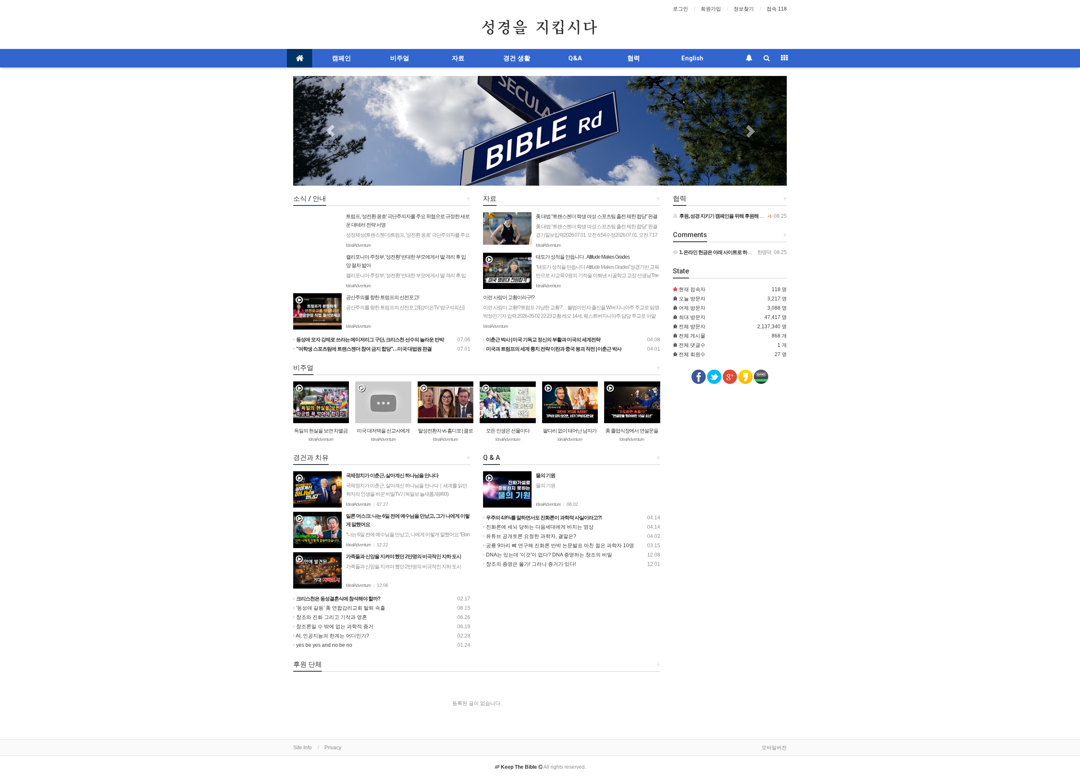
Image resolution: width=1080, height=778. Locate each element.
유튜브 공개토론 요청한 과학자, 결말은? (530, 536)
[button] (330, 131)
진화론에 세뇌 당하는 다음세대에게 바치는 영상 (539, 527)
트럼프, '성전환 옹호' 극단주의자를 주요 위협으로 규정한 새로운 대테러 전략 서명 (408, 238)
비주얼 (399, 58)
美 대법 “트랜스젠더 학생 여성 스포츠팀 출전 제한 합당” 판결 (596, 234)
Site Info (302, 748)
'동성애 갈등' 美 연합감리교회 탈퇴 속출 (340, 608)
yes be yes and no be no (323, 645)
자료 (458, 58)
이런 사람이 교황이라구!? (571, 310)
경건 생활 (516, 58)
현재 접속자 (692, 289)
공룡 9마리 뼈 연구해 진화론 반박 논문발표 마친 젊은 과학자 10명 (559, 545)
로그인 (680, 9)
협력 (633, 58)
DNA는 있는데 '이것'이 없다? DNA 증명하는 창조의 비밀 (548, 555)
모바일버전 (774, 748)
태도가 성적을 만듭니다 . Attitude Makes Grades (597, 270)
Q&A (575, 58)
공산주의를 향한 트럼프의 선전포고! (405, 302)
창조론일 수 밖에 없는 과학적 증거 (334, 626)
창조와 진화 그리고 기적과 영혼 (331, 617)
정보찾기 (744, 9)
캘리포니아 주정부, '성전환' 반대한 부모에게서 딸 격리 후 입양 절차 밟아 (406, 274)
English (692, 58)
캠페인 (341, 58)
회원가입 (711, 9)
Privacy (332, 748)
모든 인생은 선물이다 (507, 431)
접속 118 (777, 9)
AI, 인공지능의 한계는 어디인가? (332, 636)
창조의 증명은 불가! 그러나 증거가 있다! (530, 564)
